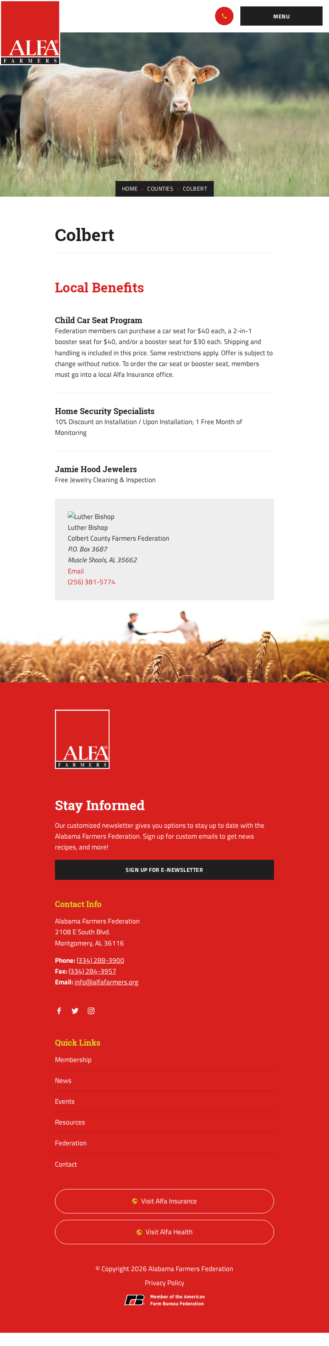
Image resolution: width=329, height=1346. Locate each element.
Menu (281, 16)
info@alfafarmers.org (106, 982)
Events (65, 1101)
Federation (71, 1143)
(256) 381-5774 (92, 582)
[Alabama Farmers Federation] (82, 739)
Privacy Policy (164, 1283)
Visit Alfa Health (169, 1232)
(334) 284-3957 (92, 971)
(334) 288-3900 (224, 16)
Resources (70, 1122)
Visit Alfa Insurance (169, 1201)
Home (130, 188)
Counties (160, 188)
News (63, 1080)
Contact (66, 1164)
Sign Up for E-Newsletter (164, 869)
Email (76, 571)
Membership (73, 1059)
